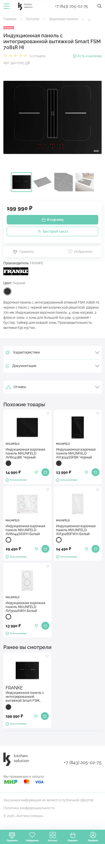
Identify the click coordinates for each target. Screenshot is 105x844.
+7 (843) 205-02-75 (71, 6)
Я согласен (80, 813)
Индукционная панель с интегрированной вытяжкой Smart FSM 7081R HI (25, 697)
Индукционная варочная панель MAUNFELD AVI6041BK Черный (25, 453)
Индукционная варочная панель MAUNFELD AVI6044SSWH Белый (25, 530)
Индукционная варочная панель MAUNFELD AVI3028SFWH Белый (75, 530)
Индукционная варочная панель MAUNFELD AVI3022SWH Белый (25, 607)
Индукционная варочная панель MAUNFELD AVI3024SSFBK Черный (75, 453)
